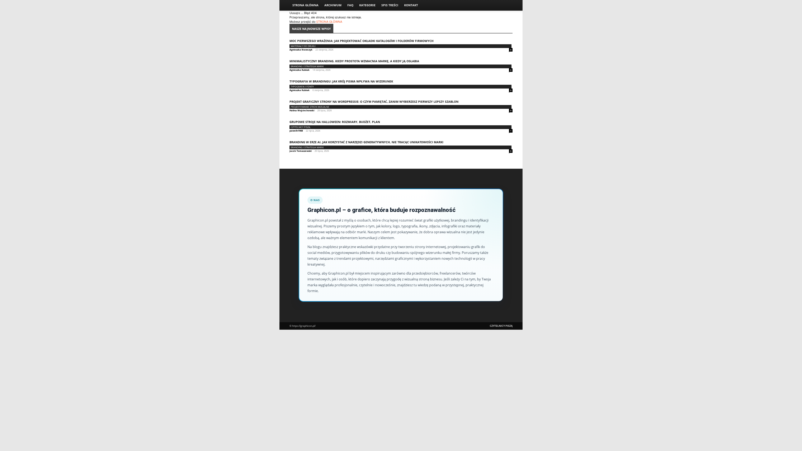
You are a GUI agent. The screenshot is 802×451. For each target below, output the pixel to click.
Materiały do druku (303, 46)
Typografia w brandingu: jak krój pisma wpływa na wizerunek (341, 81)
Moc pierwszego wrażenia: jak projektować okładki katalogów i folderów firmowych (361, 41)
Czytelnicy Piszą (300, 127)
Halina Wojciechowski (301, 110)
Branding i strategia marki (307, 66)
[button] (508, 6)
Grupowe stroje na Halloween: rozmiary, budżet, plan (334, 122)
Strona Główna (305, 5)
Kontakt (411, 5)
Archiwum (332, 5)
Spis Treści (389, 5)
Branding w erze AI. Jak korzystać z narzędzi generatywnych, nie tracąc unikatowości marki (366, 142)
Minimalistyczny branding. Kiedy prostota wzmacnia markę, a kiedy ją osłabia (354, 61)
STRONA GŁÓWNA (329, 21)
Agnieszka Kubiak (299, 69)
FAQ (350, 5)
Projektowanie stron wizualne (310, 106)
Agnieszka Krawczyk (300, 49)
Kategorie (367, 5)
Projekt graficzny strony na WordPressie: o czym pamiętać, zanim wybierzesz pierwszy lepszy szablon (373, 102)
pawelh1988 (296, 130)
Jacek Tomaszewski (300, 150)
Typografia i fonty (302, 86)
